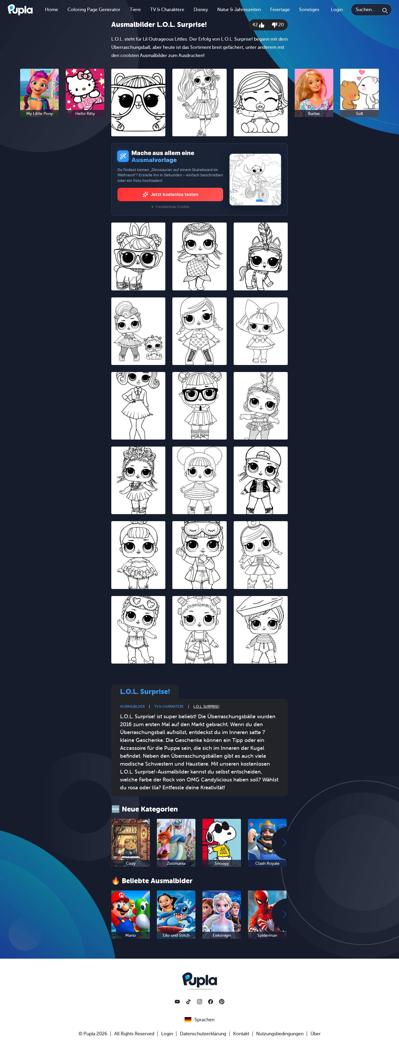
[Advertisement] (62, 211)
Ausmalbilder (132, 707)
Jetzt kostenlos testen (174, 194)
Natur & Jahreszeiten (239, 9)
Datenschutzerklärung (203, 1033)
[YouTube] (177, 1001)
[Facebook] (210, 1001)
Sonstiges (309, 9)
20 (280, 24)
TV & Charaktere (167, 9)
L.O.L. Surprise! (206, 707)
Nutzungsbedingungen (279, 1033)
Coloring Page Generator (93, 9)
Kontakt (241, 1033)
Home (51, 9)
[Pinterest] (221, 1001)
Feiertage (280, 9)
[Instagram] (199, 1001)
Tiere (135, 9)
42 (255, 24)
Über (315, 1033)
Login (337, 9)
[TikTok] (188, 1001)
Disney (201, 9)
